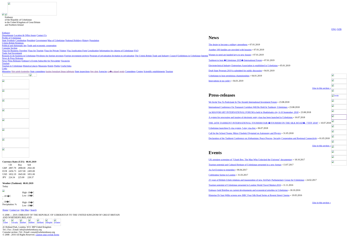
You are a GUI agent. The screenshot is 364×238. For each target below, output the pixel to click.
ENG (333, 29)
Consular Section (9, 48)
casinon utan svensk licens (47, 234)
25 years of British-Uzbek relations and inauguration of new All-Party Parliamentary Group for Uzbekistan (256, 180)
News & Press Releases (12, 58)
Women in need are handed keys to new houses (230, 55)
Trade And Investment (12, 53)
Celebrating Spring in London (222, 175)
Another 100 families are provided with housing (230, 49)
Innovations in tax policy (220, 81)
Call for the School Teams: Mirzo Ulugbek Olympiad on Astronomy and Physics (245, 133)
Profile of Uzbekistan (11, 38)
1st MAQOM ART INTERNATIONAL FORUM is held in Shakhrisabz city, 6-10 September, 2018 (253, 112)
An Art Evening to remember (222, 170)
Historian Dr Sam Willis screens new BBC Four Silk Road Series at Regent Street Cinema (249, 195)
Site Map (25, 210)
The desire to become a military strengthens (228, 44)
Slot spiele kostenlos (20, 71)
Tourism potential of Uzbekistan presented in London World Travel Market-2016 (245, 185)
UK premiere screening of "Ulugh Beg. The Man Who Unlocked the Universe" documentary (250, 159)
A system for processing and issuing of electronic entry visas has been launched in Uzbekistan (251, 117)
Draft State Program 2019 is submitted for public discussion (235, 70)
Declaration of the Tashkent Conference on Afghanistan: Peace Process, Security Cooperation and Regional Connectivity (263, 138)
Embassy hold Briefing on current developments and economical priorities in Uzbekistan (248, 190)
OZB (339, 29)
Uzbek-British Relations (13, 43)
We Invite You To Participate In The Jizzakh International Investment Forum (243, 102)
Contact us (14, 210)
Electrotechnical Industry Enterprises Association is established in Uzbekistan (243, 65)
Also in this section (321, 88)
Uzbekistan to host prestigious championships (229, 76)
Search (33, 210)
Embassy (6, 33)
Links (4, 68)
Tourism (5, 63)
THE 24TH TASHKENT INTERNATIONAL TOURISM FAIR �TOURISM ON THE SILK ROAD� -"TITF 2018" (263, 123)
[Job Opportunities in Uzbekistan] (339, 164)
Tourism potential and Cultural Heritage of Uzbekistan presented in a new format (245, 164)
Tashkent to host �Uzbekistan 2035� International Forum (235, 60)
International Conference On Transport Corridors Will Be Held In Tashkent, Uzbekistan (248, 107)
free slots (94, 71)
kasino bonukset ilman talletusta (60, 71)
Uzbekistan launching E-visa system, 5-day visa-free (232, 128)
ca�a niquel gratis (116, 71)
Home (5, 210)
